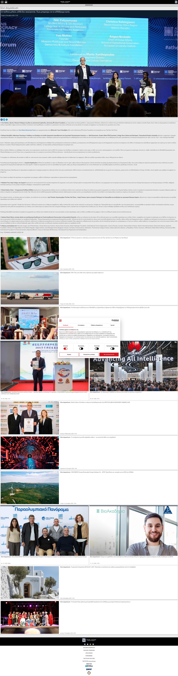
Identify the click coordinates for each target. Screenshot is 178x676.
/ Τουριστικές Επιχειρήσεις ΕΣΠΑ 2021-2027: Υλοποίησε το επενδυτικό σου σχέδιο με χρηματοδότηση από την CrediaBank (98, 567)
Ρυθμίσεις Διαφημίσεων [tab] (97, 325)
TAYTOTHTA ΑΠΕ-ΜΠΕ (89, 658)
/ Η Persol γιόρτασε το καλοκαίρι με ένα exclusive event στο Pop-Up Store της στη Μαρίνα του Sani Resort (94, 238)
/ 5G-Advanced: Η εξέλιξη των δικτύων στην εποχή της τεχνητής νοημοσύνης (116, 392)
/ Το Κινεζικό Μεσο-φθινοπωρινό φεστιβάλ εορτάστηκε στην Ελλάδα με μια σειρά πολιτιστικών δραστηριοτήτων (95, 602)
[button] (6, 2)
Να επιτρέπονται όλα (109, 354)
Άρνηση (69, 354)
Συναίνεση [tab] (65, 325)
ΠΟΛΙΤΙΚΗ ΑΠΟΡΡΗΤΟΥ (89, 647)
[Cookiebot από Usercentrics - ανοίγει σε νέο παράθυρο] (113, 321)
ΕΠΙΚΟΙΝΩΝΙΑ (89, 656)
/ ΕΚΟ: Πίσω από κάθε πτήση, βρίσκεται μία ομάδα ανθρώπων (82, 272)
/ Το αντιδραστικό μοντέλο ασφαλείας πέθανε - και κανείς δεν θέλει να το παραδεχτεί (88, 437)
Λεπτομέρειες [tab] (81, 325)
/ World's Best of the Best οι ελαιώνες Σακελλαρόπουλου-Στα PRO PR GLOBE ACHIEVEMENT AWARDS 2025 (95, 402)
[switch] (81, 349)
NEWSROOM (89, 5)
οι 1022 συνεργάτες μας (70, 332)
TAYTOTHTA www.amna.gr (89, 661)
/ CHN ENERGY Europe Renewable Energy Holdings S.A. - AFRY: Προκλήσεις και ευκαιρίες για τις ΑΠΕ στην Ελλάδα (96, 472)
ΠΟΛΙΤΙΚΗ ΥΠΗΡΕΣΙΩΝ (89, 650)
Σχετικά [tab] (112, 325)
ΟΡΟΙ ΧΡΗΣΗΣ (89, 653)
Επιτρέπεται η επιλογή (89, 354)
